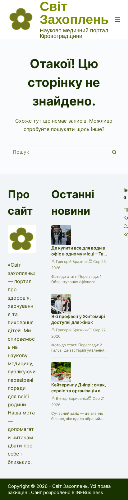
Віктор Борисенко (72, 398)
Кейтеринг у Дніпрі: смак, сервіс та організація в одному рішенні (78, 390)
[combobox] (58, 152)
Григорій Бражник (72, 261)
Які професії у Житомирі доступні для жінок (78, 319)
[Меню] (117, 19)
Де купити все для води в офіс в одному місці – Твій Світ (79, 253)
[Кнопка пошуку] (114, 152)
